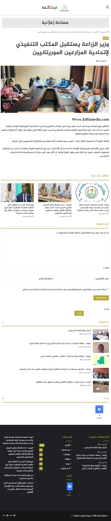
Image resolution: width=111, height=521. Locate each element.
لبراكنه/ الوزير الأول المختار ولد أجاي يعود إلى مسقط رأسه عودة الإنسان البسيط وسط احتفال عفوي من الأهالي (18, 488)
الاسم (106, 267)
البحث (106, 309)
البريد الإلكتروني (101, 278)
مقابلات (66, 454)
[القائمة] (107, 8)
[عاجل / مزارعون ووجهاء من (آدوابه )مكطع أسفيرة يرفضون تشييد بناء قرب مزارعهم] (101, 373)
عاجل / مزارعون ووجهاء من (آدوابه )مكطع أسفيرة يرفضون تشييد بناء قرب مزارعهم (55, 369)
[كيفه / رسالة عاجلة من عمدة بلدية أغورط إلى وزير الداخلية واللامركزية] (101, 347)
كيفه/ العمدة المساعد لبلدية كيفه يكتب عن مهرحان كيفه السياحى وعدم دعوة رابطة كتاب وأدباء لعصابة (93, 207)
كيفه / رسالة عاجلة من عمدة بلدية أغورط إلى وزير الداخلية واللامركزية (60, 343)
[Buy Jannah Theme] (55, 23)
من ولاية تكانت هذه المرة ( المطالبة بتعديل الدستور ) (18, 477)
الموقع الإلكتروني (46, 278)
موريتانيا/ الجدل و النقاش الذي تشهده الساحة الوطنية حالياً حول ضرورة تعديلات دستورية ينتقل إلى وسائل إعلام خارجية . (19, 209)
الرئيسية (103, 32)
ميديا (68, 463)
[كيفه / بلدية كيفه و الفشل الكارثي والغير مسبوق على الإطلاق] (101, 387)
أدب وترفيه (65, 468)
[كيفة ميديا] (55, 7)
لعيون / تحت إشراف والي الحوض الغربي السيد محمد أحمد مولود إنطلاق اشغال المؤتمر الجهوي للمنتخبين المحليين (57, 209)
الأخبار (95, 32)
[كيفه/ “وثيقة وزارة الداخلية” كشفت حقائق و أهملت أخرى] (101, 360)
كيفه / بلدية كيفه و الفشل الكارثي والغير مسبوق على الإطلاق (63, 382)
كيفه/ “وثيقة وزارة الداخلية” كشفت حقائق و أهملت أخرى (65, 356)
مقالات (67, 459)
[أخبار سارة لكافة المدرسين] (101, 334)
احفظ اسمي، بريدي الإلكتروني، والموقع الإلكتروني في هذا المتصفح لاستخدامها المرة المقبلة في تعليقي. (64, 289)
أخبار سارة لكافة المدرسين (79, 330)
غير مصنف (66, 450)
